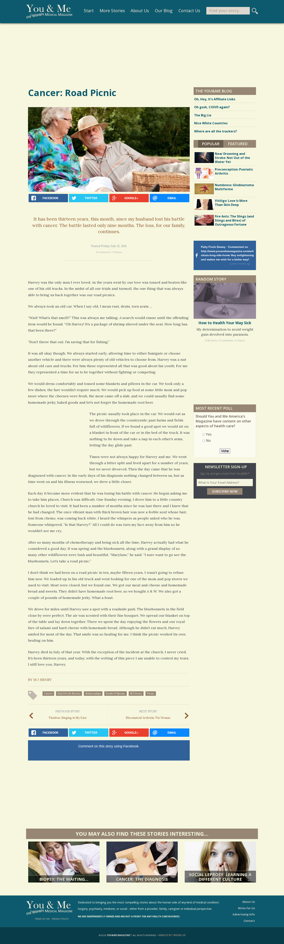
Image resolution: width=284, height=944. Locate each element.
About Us (140, 10)
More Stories (112, 10)
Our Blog (164, 10)
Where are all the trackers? (215, 131)
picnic (150, 693)
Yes (209, 434)
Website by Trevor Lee (172, 935)
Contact (249, 921)
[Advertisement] (142, 55)
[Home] (49, 12)
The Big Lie (202, 115)
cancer (48, 693)
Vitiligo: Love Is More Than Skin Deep (231, 203)
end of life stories (69, 693)
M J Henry (136, 693)
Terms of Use (42, 918)
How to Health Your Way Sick (224, 322)
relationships (93, 693)
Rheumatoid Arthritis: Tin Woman (148, 714)
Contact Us (189, 10)
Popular (212, 143)
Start (89, 10)
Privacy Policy (60, 918)
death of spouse (115, 693)
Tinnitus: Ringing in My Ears (68, 714)
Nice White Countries (211, 123)
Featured (238, 143)
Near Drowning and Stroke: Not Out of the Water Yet (232, 158)
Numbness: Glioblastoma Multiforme (234, 187)
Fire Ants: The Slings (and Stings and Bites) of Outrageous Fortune (234, 220)
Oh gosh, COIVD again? (212, 107)
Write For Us (246, 908)
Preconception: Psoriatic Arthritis (234, 171)
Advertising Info (244, 914)
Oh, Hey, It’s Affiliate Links (214, 99)
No (208, 440)
